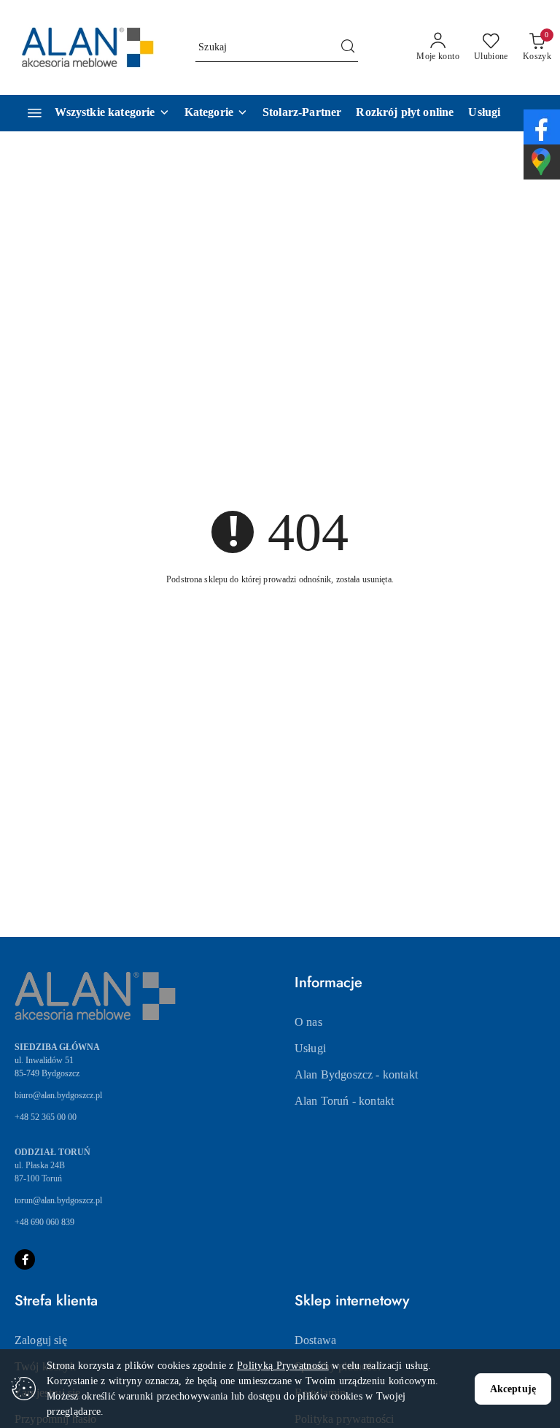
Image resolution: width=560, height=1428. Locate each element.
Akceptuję (513, 1388)
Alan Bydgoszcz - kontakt (356, 1074)
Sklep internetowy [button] (352, 1300)
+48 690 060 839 (44, 1222)
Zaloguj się (41, 1340)
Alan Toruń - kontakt (344, 1101)
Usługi (310, 1048)
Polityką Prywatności (283, 1365)
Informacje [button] (328, 982)
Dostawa (315, 1340)
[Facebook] (25, 1259)
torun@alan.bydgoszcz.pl (58, 1200)
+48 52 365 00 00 (46, 1117)
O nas (308, 1022)
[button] (216, 113)
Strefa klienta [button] (56, 1300)
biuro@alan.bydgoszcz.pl (58, 1095)
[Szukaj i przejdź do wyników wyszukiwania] (348, 47)
